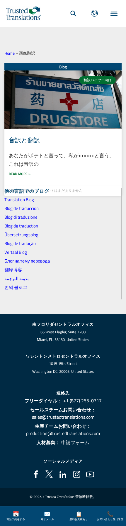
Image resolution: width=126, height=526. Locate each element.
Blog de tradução (20, 243)
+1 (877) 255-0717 (82, 400)
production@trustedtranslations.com (63, 433)
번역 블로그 (15, 287)
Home (9, 53)
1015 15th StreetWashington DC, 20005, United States (63, 367)
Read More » (19, 174)
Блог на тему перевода (27, 261)
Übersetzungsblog (21, 234)
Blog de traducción (21, 208)
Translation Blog (19, 199)
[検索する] (73, 13)
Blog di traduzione (21, 217)
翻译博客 (13, 269)
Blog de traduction (21, 226)
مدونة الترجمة (17, 278)
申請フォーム (75, 442)
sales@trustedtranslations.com (63, 416)
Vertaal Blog (15, 252)
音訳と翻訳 (24, 140)
